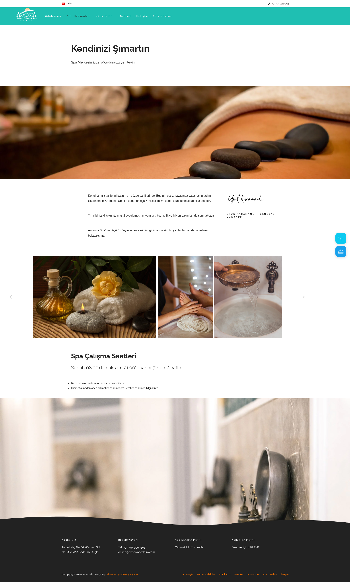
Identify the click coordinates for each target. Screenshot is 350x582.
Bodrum (126, 16)
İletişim (142, 16)
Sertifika (238, 574)
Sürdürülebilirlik (206, 574)
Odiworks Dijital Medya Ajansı (122, 574)
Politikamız (225, 574)
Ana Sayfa (187, 574)
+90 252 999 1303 (280, 3)
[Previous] (11, 297)
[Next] (304, 297)
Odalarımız (53, 16)
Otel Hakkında (77, 16)
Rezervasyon (162, 16)
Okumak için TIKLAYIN (189, 547)
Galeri (273, 574)
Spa (264, 574)
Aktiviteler (104, 16)
